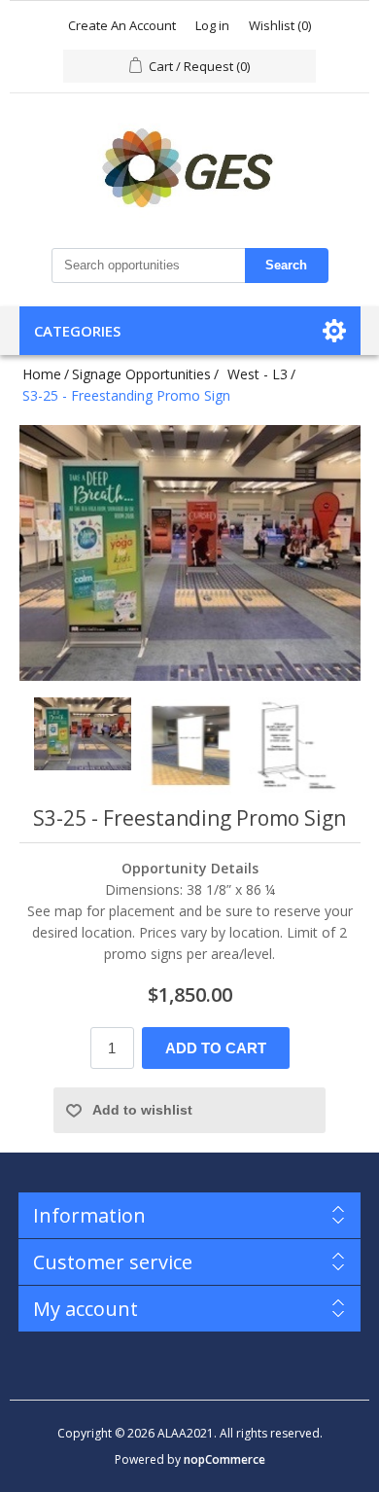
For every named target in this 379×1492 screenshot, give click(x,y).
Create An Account (122, 25)
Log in (212, 25)
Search (286, 265)
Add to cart (215, 1048)
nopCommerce (224, 1459)
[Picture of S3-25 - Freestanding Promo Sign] (82, 746)
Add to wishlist (142, 1110)
